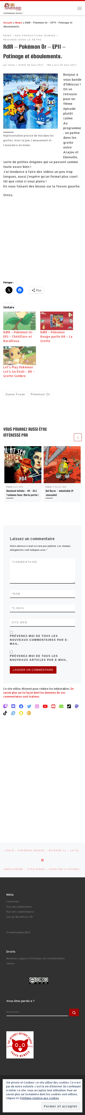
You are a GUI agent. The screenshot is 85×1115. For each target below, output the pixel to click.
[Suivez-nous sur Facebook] (21, 706)
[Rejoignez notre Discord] (13, 706)
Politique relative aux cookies (39, 1098)
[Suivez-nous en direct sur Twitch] (5, 706)
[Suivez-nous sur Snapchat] (21, 713)
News (18, 22)
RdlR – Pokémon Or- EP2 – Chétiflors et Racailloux (18, 336)
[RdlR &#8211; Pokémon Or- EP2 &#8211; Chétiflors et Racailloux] (19, 321)
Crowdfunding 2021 (18, 932)
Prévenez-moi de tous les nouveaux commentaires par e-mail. (39, 639)
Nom (16, 593)
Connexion (12, 901)
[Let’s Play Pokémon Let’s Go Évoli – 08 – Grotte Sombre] (19, 355)
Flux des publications (19, 906)
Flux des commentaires (20, 911)
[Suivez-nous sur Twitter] (29, 706)
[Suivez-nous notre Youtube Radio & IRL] (53, 706)
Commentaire (24, 562)
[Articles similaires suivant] (78, 437)
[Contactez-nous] (61, 706)
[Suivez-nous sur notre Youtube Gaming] (45, 706)
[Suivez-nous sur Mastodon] (77, 706)
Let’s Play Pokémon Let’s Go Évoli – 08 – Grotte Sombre (19, 371)
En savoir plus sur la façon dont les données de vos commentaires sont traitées (38, 692)
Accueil (7, 22)
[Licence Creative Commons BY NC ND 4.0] (38, 980)
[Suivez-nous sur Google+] (29, 713)
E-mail (18, 608)
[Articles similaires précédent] (69, 437)
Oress (11, 65)
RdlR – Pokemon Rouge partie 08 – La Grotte (56, 336)
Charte (10, 963)
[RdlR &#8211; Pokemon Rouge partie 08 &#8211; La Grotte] (56, 321)
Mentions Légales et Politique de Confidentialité (35, 958)
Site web (19, 622)
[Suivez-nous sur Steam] (69, 706)
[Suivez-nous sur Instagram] (37, 706)
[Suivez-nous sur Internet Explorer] (13, 713)
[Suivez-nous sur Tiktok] (5, 713)
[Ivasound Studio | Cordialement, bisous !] (12, 6)
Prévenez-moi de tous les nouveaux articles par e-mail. (39, 657)
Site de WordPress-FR (19, 916)
